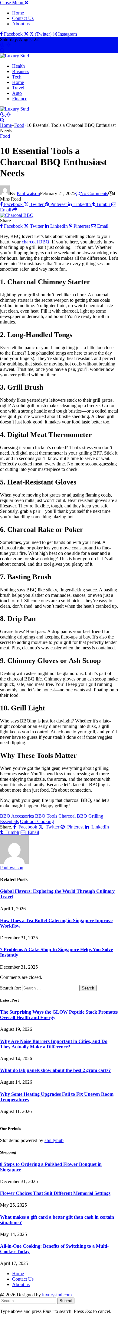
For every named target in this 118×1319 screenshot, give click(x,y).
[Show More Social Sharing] (14, 209)
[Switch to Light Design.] (8, 44)
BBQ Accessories (17, 816)
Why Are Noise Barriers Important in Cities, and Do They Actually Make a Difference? (53, 1044)
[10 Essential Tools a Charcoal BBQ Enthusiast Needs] (17, 215)
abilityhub (54, 1140)
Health (18, 66)
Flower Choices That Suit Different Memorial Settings (55, 1193)
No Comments (94, 193)
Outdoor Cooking (37, 821)
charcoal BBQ (35, 241)
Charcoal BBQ (72, 816)
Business (20, 71)
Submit (66, 1300)
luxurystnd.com (57, 1294)
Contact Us (23, 18)
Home (18, 12)
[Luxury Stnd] (14, 55)
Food (5, 136)
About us (21, 23)
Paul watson (28, 193)
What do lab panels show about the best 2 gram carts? (55, 1070)
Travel (18, 87)
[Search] (2, 50)
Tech (16, 76)
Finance (19, 98)
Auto (17, 93)
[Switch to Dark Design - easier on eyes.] (3, 44)
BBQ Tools (46, 816)
